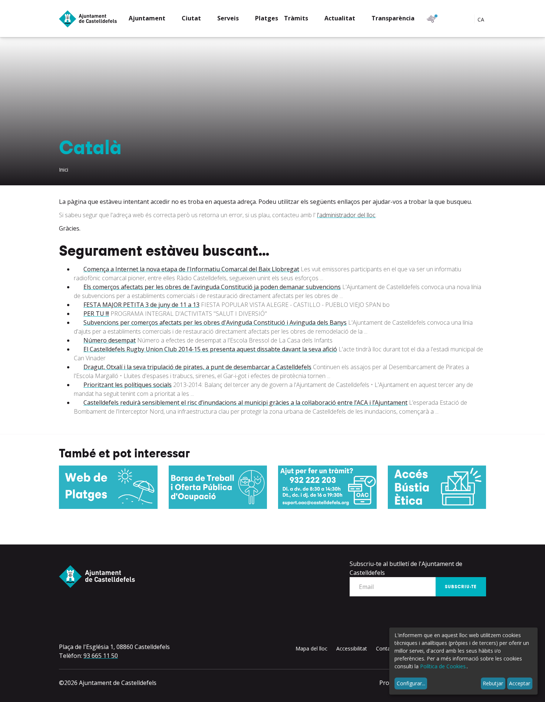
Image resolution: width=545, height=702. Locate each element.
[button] (152, 19)
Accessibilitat (351, 648)
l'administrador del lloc (346, 215)
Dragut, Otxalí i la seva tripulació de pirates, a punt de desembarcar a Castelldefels (197, 367)
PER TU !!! (96, 313)
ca (482, 19)
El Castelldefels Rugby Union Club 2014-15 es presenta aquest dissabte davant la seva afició (210, 349)
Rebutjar (493, 683)
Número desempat (109, 340)
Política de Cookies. (443, 666)
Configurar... (411, 683)
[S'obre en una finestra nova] (108, 487)
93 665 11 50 (100, 656)
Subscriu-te (461, 587)
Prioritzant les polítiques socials (127, 385)
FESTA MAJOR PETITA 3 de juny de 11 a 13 (141, 305)
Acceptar (519, 683)
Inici (63, 169)
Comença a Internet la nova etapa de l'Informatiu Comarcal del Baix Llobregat (191, 269)
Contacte (387, 648)
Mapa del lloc (311, 648)
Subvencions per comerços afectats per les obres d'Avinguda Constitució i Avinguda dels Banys (215, 322)
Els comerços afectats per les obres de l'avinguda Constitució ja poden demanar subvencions (212, 287)
